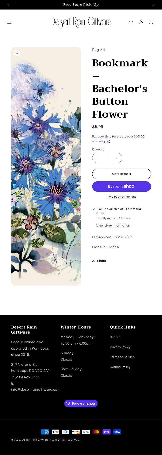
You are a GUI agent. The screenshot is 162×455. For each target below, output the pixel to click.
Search (115, 337)
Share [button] (101, 261)
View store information (113, 225)
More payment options (121, 196)
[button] (9, 22)
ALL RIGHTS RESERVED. (65, 440)
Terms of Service (122, 357)
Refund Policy (120, 367)
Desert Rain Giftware (35, 440)
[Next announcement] (153, 4)
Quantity (98, 149)
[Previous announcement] (8, 4)
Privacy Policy (120, 347)
